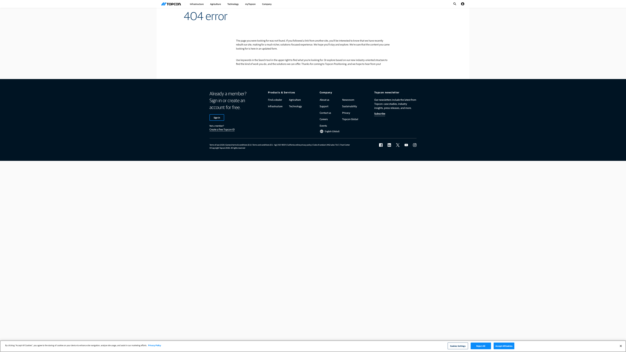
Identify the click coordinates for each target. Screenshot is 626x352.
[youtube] (406, 145)
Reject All (480, 346)
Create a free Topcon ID (222, 129)
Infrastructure (197, 3)
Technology (233, 3)
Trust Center (345, 144)
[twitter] (398, 145)
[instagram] (415, 145)
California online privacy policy (299, 144)
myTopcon (250, 3)
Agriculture (215, 3)
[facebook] (381, 145)
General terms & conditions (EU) (238, 144)
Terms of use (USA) (216, 144)
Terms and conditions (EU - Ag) (265, 144)
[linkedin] (389, 145)
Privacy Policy (154, 345)
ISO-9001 (282, 144)
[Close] (620, 346)
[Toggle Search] (455, 4)
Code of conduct (319, 144)
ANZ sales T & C (333, 144)
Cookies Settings (458, 346)
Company (267, 3)
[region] (313, 346)
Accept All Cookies (504, 346)
